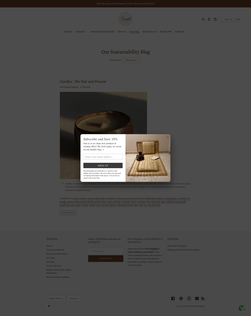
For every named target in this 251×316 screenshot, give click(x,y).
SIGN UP (103, 165)
